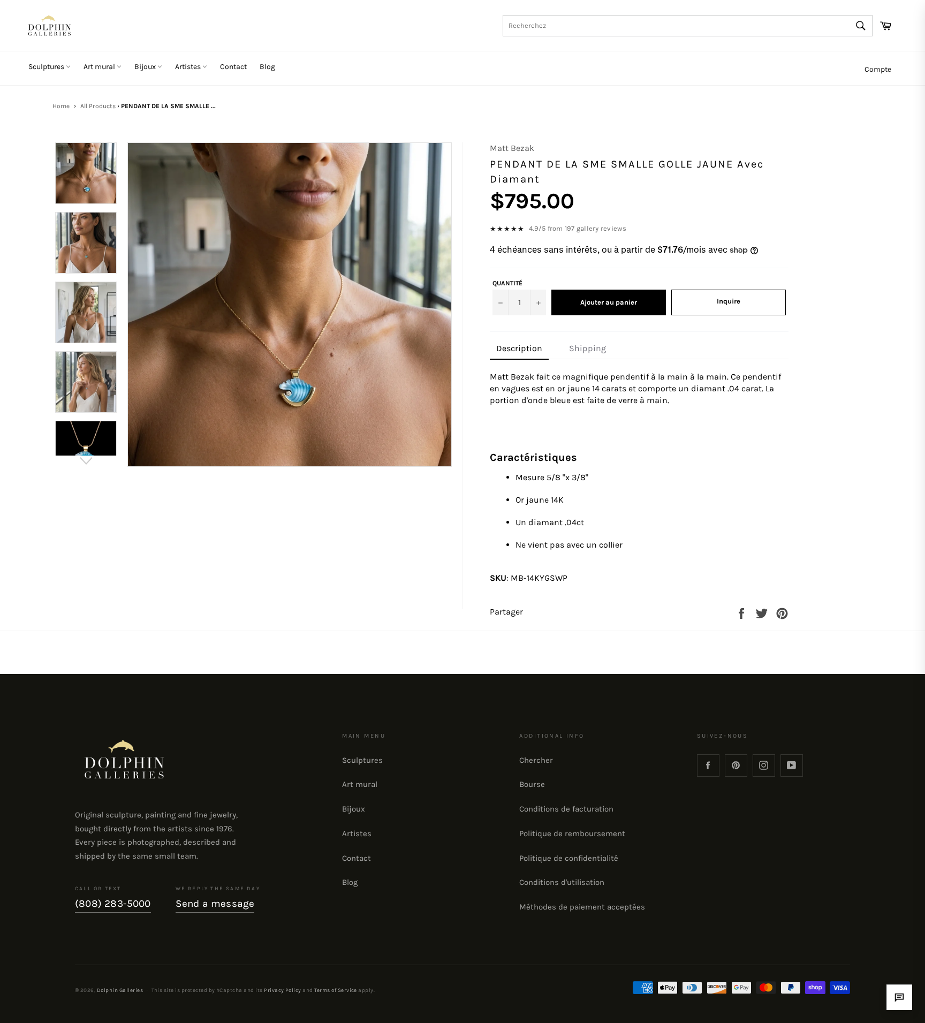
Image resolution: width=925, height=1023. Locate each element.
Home (61, 106)
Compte (878, 69)
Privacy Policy (282, 990)
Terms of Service (335, 990)
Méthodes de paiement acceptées (582, 907)
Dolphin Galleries (120, 990)
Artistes (188, 66)
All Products (98, 106)
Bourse (532, 784)
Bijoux (145, 66)
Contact (233, 66)
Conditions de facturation (566, 809)
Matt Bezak (512, 148)
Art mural (100, 66)
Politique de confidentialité (568, 858)
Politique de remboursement (572, 833)
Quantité (507, 283)
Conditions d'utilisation (561, 882)
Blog (267, 66)
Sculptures (47, 66)
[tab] (519, 349)
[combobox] (688, 25)
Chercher (536, 760)
